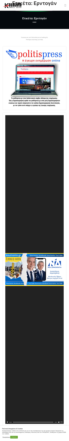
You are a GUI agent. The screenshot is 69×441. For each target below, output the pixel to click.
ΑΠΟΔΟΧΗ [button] (14, 437)
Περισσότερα (6, 437)
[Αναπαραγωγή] (7, 422)
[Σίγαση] (59, 422)
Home (35, 22)
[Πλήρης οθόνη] (61, 422)
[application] (34, 269)
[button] (34, 269)
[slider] (33, 422)
